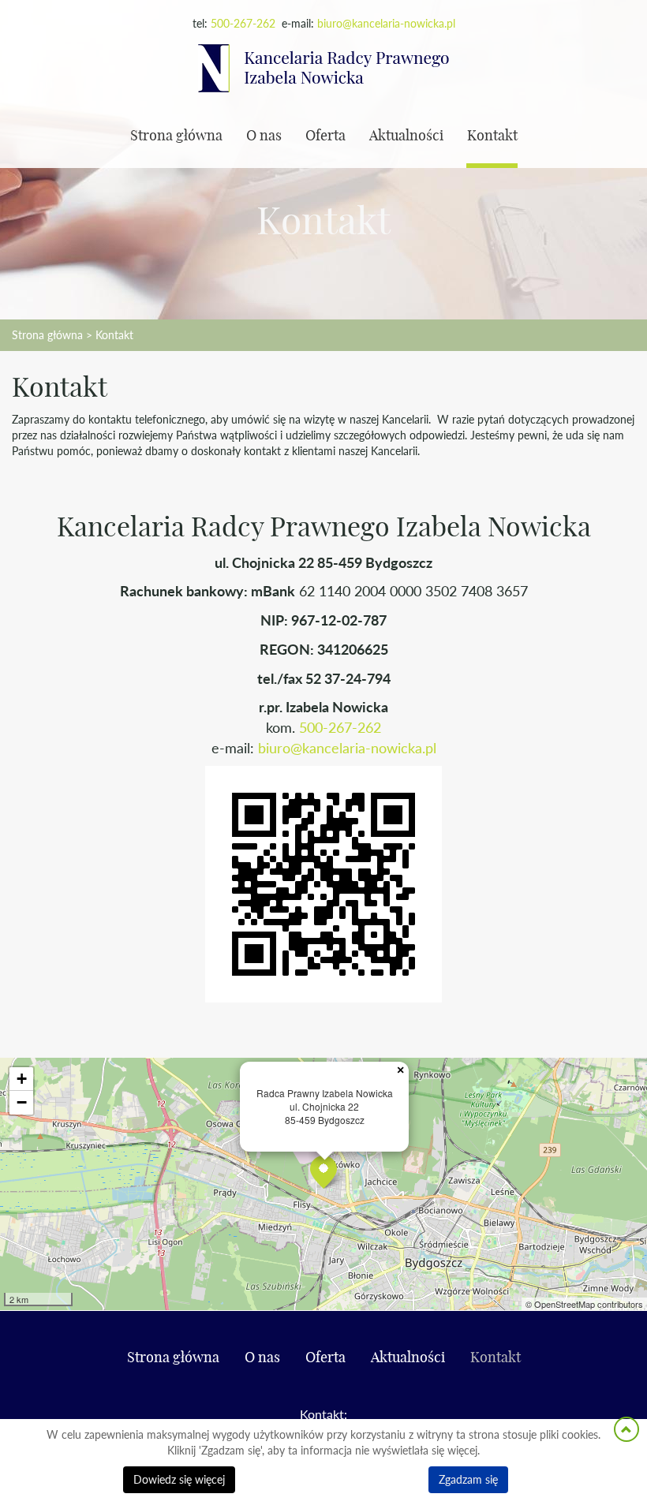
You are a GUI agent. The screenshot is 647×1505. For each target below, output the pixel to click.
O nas (264, 136)
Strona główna (176, 136)
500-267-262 (243, 23)
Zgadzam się (468, 1479)
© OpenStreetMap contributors (584, 1304)
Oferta (325, 136)
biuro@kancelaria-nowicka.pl (386, 23)
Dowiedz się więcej (179, 1479)
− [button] (22, 1102)
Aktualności (406, 136)
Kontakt (492, 136)
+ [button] (22, 1079)
